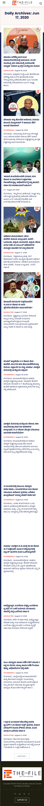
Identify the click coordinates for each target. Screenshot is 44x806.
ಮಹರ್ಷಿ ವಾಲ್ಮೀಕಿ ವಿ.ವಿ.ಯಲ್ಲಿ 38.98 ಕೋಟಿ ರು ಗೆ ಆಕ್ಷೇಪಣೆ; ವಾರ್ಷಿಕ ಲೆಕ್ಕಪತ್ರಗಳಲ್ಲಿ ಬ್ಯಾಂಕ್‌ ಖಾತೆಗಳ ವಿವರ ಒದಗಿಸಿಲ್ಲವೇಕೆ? (21, 549)
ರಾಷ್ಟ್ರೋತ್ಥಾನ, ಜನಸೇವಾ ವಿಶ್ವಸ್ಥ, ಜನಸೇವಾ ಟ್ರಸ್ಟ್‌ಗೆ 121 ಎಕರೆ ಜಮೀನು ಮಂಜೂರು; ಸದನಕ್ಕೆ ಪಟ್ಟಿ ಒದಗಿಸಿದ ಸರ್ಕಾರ (21, 609)
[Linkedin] (19, 794)
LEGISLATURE (9, 71)
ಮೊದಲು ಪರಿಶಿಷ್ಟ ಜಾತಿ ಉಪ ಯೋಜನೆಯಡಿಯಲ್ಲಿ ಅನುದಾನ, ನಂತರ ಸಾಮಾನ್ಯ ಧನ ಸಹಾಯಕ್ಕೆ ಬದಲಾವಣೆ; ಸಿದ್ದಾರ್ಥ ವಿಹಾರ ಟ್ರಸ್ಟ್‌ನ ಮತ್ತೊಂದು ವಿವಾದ (22, 62)
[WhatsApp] (29, 794)
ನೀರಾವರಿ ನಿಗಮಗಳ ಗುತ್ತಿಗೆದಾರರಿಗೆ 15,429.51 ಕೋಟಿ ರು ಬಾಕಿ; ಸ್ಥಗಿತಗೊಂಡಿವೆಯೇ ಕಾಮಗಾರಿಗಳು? (18, 305)
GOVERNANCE (9, 130)
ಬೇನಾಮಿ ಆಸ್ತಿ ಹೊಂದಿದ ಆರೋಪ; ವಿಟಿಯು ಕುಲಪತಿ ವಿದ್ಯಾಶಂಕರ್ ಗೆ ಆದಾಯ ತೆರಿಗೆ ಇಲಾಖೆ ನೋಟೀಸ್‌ (21, 123)
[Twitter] (24, 794)
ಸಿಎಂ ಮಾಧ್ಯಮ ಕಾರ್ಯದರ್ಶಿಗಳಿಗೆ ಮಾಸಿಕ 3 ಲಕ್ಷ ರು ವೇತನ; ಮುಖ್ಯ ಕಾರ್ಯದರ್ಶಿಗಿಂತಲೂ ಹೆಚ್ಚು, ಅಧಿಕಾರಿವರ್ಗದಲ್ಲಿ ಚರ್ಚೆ (22, 665)
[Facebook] (15, 794)
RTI (5, 190)
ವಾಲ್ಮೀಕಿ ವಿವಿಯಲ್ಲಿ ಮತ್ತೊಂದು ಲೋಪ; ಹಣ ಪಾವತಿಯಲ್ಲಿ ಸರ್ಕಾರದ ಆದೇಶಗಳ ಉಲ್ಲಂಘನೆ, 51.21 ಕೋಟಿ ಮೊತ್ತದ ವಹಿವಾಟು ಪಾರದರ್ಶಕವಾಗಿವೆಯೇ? (21, 428)
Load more (21, 756)
